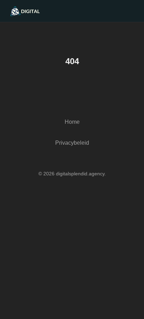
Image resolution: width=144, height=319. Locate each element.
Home (72, 122)
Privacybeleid (72, 143)
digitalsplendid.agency (80, 173)
